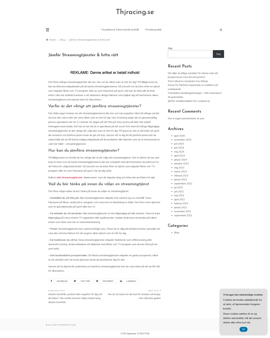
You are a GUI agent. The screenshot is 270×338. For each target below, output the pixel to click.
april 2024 (179, 155)
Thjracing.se (135, 12)
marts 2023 (180, 171)
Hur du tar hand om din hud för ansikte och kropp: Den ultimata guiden (134, 296)
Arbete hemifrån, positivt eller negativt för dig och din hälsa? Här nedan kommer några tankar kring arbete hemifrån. (75, 298)
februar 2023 (181, 175)
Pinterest (108, 281)
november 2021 (182, 211)
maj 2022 (179, 195)
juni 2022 (179, 191)
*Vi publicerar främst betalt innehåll (120, 29)
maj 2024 (179, 151)
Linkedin (131, 281)
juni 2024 (179, 147)
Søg (170, 48)
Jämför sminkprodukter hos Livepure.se (189, 100)
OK (243, 329)
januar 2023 (180, 179)
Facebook (62, 281)
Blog (176, 232)
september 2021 (183, 215)
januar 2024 (180, 159)
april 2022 (179, 199)
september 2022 (183, 183)
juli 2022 (178, 187)
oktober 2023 (181, 163)
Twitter (85, 281)
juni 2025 (179, 143)
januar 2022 (180, 207)
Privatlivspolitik (153, 29)
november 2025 (182, 139)
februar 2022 (181, 203)
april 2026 (179, 135)
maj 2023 (179, 167)
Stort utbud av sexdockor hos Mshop (188, 81)
